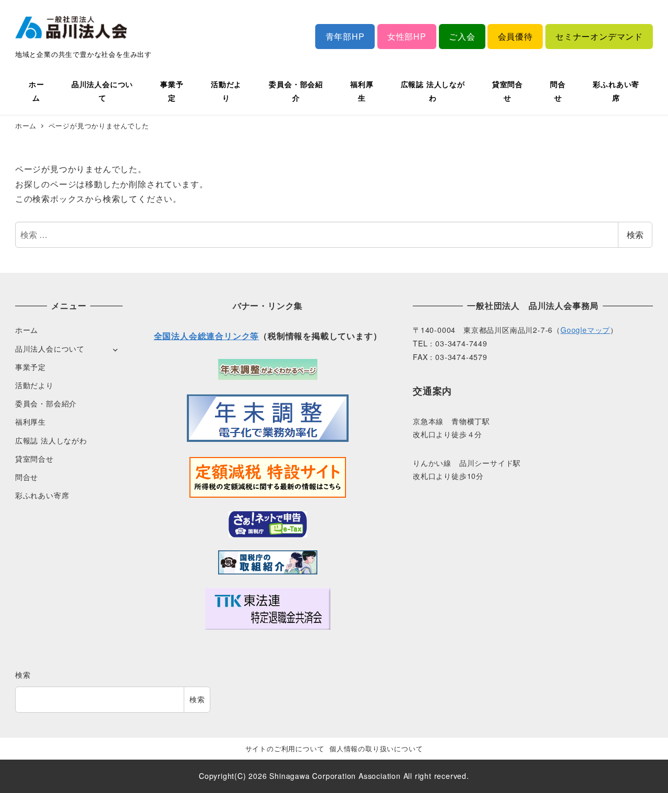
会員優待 (515, 36)
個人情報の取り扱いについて (376, 748)
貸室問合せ (34, 458)
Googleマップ (585, 330)
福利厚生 (30, 421)
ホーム (26, 330)
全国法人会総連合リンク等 (206, 336)
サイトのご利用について (285, 748)
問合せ (26, 477)
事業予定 (30, 367)
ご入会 (462, 36)
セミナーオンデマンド (599, 36)
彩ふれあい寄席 (42, 495)
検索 (635, 235)
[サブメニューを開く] (115, 349)
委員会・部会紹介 (46, 403)
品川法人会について (50, 348)
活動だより (34, 385)
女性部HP (406, 36)
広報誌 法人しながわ (51, 440)
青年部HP (345, 36)
